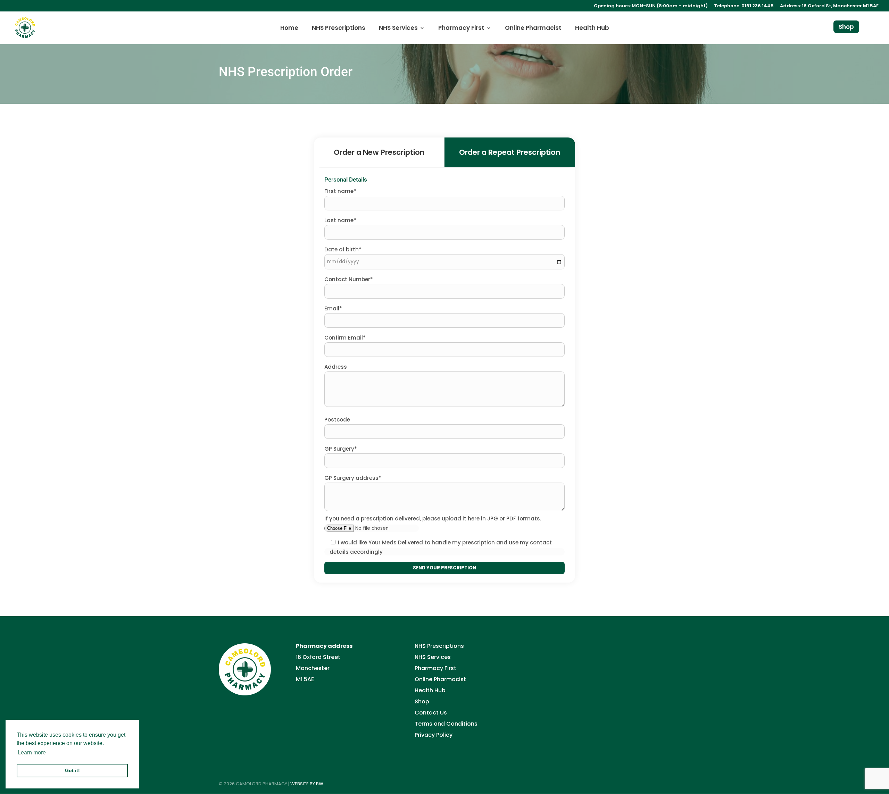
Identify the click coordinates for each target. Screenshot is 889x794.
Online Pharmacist (533, 28)
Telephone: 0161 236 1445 (744, 6)
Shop (846, 27)
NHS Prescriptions (338, 28)
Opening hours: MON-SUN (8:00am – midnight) (651, 6)
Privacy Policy (433, 735)
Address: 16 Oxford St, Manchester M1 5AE (829, 6)
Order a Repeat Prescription (509, 152)
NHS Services (398, 28)
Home (289, 28)
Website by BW (306, 783)
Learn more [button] (32, 752)
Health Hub (592, 28)
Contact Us (431, 713)
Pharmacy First (461, 28)
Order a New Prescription (379, 152)
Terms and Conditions (446, 724)
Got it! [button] (72, 770)
